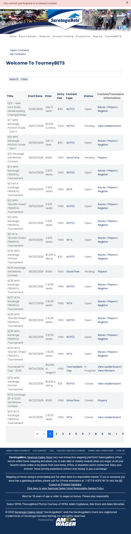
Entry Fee (60, 96)
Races (101, 107)
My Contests (18, 54)
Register (103, 111)
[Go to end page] (123, 434)
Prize (48, 96)
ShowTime (72, 157)
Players (112, 107)
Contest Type (71, 96)
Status (88, 96)
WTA (69, 189)
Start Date (35, 96)
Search (13, 79)
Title (10, 96)
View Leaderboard (109, 126)
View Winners (106, 370)
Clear (24, 79)
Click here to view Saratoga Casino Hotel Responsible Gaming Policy (65, 488)
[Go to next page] (116, 434)
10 (109, 434)
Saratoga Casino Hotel (39, 457)
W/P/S (70, 109)
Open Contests (19, 50)
